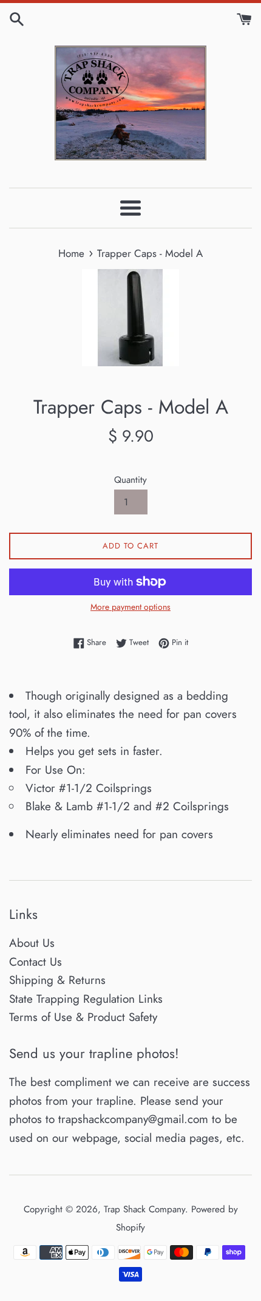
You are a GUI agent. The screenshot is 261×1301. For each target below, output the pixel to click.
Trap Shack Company (144, 1209)
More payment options (130, 607)
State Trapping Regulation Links (86, 999)
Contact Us (35, 962)
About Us (32, 943)
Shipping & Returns (57, 980)
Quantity (130, 480)
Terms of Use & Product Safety (83, 1017)
